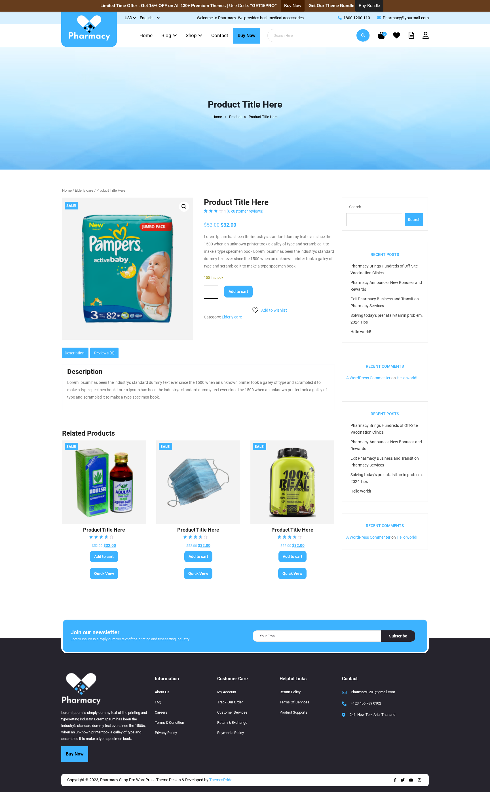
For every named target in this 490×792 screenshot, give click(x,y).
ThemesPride (220, 780)
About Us (162, 692)
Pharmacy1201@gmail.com (373, 692)
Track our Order (230, 702)
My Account (226, 692)
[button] (184, 207)
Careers (161, 712)
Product (235, 117)
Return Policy (290, 692)
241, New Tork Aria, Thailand (372, 714)
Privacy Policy (166, 733)
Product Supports (293, 712)
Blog (166, 35)
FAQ (158, 702)
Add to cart (238, 291)
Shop (191, 35)
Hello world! (360, 331)
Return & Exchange (232, 722)
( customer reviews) (245, 211)
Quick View (104, 573)
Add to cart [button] (104, 556)
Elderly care (84, 190)
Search (355, 207)
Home (146, 35)
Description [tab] (75, 353)
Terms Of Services (294, 702)
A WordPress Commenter (368, 378)
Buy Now (246, 35)
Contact (219, 35)
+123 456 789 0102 (366, 703)
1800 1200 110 (356, 18)
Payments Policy (230, 733)
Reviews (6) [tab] (104, 353)
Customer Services (232, 712)
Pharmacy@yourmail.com (406, 18)
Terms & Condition (169, 722)
